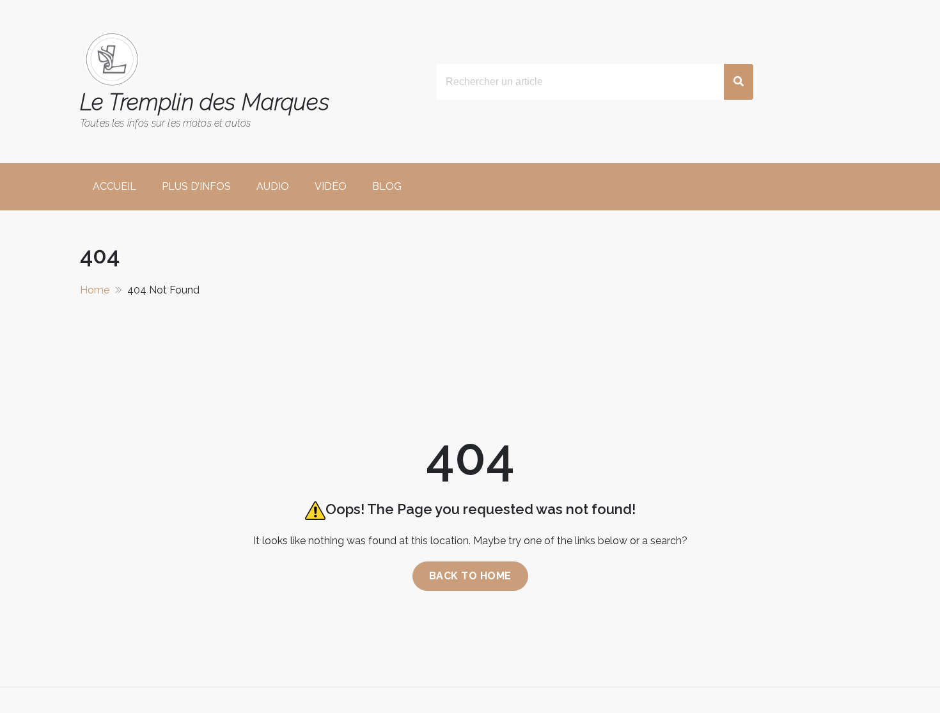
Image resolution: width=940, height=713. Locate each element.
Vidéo (331, 186)
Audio (272, 186)
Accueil (114, 186)
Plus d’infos (196, 186)
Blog (387, 186)
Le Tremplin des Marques (204, 102)
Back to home (470, 576)
